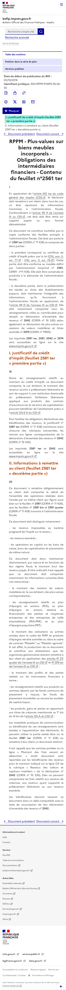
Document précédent (21, 134)
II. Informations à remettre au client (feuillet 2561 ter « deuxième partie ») (31, 127)
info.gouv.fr (9, 954)
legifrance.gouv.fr (13, 961)
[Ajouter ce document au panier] (15, 93)
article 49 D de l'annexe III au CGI (32, 305)
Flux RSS (6, 855)
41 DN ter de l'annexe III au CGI (36, 664)
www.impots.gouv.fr (21, 346)
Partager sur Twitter (15, 102)
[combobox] (21, 31)
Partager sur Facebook (6, 102)
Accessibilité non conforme (15, 969)
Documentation (10, 865)
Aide (5, 837)
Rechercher (41, 31)
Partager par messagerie (33, 102)
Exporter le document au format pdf (6, 93)
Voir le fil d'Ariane (11, 43)
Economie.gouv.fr (11, 909)
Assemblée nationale (12, 883)
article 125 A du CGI (37, 716)
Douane (6, 898)
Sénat (5, 919)
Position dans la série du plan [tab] (21, 61)
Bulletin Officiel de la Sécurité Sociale (20, 888)
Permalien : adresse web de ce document (24, 93)
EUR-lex (6, 903)
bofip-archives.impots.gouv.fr (16, 870)
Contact (6, 842)
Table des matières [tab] (15, 54)
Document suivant (48, 134)
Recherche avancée (17, 37)
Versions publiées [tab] (14, 69)
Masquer (14, 111)
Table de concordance (13, 860)
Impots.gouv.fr (9, 914)
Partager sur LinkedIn (24, 102)
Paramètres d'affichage (43, 975)
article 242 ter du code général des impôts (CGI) (36, 195)
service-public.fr (31, 954)
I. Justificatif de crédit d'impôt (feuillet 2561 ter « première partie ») (33, 119)
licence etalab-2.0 (11, 985)
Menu (61, 4)
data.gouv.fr (36, 961)
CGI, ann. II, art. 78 (37, 260)
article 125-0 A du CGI (23, 413)
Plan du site (53, 969)
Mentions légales (38, 969)
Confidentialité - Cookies (14, 975)
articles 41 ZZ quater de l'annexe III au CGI (36, 660)
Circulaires (7, 893)
